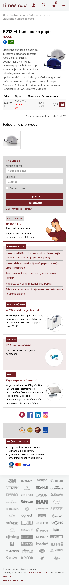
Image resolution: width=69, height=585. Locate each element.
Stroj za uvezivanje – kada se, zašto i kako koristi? (31, 275)
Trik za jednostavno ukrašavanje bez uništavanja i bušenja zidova (34, 291)
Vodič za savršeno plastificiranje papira (29, 283)
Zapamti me (17, 188)
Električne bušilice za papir (18, 18)
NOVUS (7, 36)
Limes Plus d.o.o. (38, 572)
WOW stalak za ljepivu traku (23, 310)
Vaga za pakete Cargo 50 (21, 380)
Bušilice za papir (38, 15)
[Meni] (64, 5)
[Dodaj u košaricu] (62, 104)
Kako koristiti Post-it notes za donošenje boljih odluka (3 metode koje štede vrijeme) (33, 255)
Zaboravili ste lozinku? (19, 208)
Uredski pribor (17, 15)
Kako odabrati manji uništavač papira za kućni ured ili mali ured (32, 265)
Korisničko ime (14, 165)
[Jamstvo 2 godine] (5, 42)
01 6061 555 (15, 224)
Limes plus (15, 5)
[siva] (12, 140)
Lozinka (10, 176)
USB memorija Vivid (18, 345)
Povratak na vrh (11, 580)
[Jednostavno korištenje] (11, 42)
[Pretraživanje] (44, 5)
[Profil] (34, 5)
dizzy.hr (7, 576)
